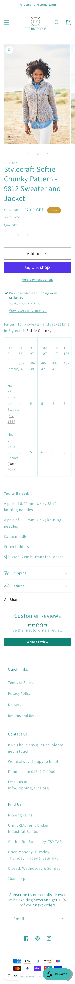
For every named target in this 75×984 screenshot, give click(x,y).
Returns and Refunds (25, 715)
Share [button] (14, 599)
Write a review (37, 642)
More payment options (37, 279)
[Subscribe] (61, 919)
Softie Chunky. (39, 330)
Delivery (14, 704)
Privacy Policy (19, 693)
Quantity (10, 225)
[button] (6, 22)
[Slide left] (27, 154)
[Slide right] (47, 154)
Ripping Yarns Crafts (30, 976)
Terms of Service (21, 682)
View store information (28, 310)
